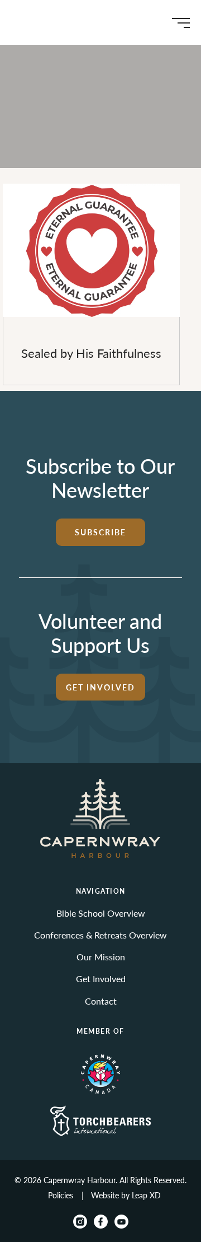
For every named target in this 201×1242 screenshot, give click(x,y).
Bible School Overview (100, 913)
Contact (101, 1000)
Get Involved (100, 687)
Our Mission (100, 956)
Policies (60, 1195)
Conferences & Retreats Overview (100, 934)
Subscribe (100, 532)
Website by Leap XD (126, 1195)
